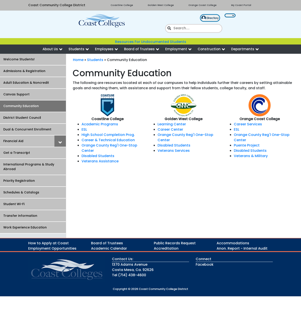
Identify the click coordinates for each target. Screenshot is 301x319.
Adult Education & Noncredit (26, 82)
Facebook (205, 264)
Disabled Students (98, 155)
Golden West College (161, 5)
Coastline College (122, 5)
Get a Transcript (16, 152)
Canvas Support (16, 94)
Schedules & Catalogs (21, 192)
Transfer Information (20, 215)
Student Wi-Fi (13, 204)
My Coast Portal (241, 5)
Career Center (170, 129)
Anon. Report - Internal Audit (242, 248)
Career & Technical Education (108, 140)
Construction (209, 49)
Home (78, 59)
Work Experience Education (25, 227)
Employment (176, 49)
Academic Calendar (109, 248)
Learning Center (172, 124)
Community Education (21, 106)
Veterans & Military (251, 155)
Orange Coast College (202, 5)
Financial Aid (13, 141)
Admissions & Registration (24, 71)
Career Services (248, 124)
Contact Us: (122, 259)
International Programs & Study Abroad (28, 166)
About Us (50, 49)
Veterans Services (174, 150)
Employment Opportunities (52, 248)
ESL (84, 129)
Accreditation (166, 248)
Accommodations (233, 243)
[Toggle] (60, 141)
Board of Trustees (139, 49)
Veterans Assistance (100, 161)
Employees (104, 49)
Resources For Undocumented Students (150, 41)
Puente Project (247, 145)
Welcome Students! (19, 59)
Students (76, 49)
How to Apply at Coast (48, 243)
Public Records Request (175, 243)
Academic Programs (100, 124)
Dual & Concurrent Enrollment (27, 129)
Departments (242, 49)
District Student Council (22, 117)
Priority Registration (19, 180)
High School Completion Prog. (108, 134)
